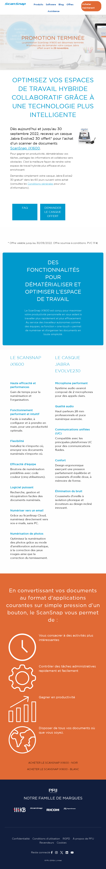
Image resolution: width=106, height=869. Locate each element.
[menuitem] (38, 4)
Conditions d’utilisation (46, 839)
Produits (38, 5)
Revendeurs (46, 843)
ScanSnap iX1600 (25, 148)
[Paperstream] (69, 809)
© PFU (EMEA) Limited (53, 860)
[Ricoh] (53, 810)
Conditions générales (40, 184)
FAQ (25, 208)
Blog (61, 5)
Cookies (62, 843)
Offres (70, 5)
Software (51, 5)
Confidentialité (21, 839)
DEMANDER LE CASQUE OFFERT (52, 212)
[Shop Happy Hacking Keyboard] (19, 810)
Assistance (53, 11)
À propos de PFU (83, 839)
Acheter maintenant (88, 6)
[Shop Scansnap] (36, 808)
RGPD (66, 839)
